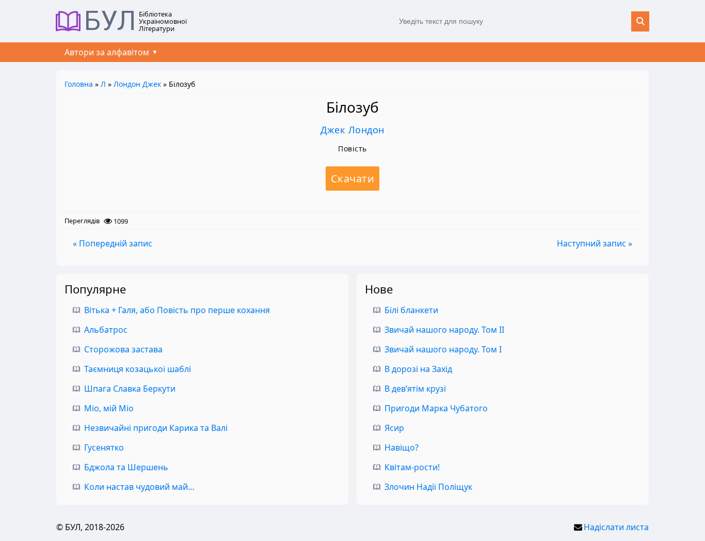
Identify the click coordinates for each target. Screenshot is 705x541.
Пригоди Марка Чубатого (436, 408)
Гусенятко (104, 447)
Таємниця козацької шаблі (137, 369)
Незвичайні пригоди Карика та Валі (156, 428)
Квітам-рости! (412, 467)
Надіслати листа (616, 527)
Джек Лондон (352, 129)
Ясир (394, 428)
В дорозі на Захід (418, 369)
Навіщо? (401, 447)
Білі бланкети (411, 310)
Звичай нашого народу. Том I (443, 349)
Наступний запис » (594, 243)
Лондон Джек (137, 84)
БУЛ (110, 21)
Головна (79, 84)
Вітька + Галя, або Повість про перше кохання (177, 310)
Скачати (353, 179)
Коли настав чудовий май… (139, 486)
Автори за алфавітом (107, 52)
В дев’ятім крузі (415, 388)
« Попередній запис (112, 243)
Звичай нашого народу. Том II (444, 329)
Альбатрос (105, 329)
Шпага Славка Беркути (129, 388)
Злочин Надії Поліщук (428, 486)
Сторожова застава (123, 349)
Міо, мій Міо (109, 408)
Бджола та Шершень (126, 467)
